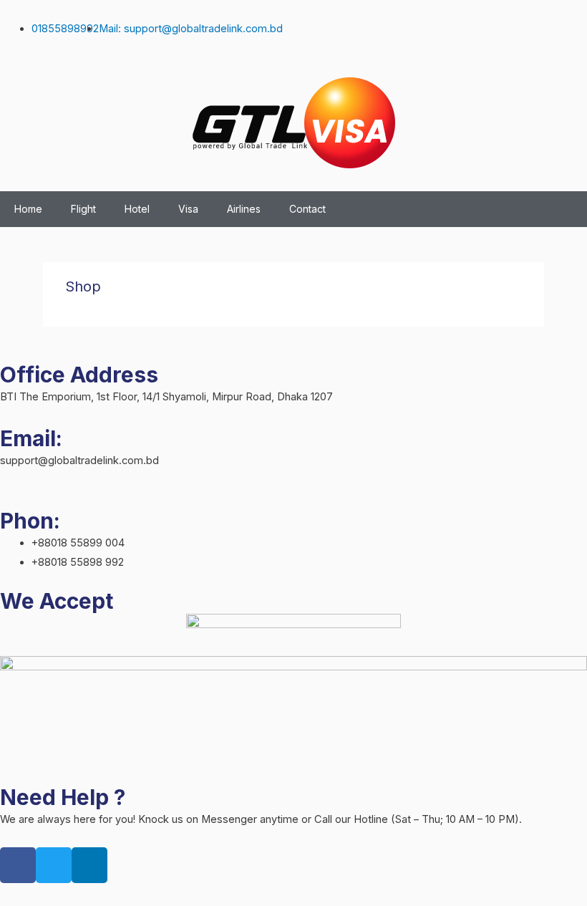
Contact (307, 209)
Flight (83, 209)
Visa (188, 209)
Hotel (137, 209)
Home (28, 209)
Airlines (244, 209)
